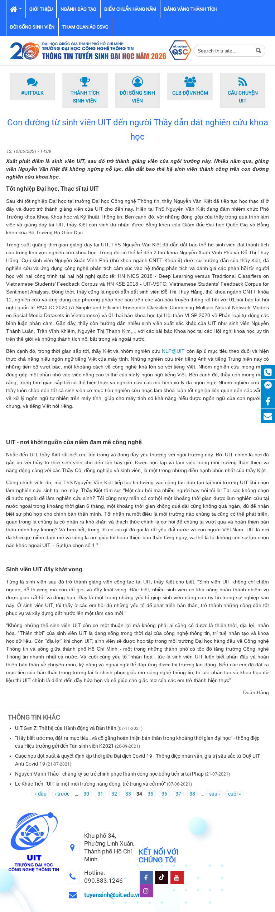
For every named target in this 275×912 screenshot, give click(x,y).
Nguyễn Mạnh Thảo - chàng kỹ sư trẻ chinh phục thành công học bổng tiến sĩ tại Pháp (109, 774)
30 (86, 794)
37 (178, 794)
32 (114, 794)
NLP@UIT (173, 351)
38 (192, 794)
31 (100, 794)
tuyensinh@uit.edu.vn (112, 894)
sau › (214, 794)
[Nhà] (100, 50)
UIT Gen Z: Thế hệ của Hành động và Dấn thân (65, 728)
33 (128, 794)
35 (150, 794)
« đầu (40, 794)
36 (164, 794)
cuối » (234, 794)
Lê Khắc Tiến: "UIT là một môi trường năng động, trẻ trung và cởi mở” (90, 784)
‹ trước (62, 794)
